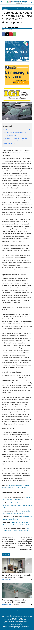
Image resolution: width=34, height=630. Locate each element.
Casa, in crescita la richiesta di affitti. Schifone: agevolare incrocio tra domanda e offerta (9, 544)
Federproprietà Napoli (10, 27)
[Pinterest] (11, 34)
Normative (4, 8)
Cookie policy (22, 615)
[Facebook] (3, 34)
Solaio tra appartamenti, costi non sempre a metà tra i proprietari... (14, 601)
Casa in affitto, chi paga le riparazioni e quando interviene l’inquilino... (16, 576)
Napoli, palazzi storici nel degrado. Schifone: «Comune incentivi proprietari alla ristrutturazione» (25, 545)
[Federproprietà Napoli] (17, 2)
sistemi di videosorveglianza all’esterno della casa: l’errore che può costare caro (17, 505)
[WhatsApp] (14, 34)
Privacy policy (15, 615)
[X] (7, 34)
